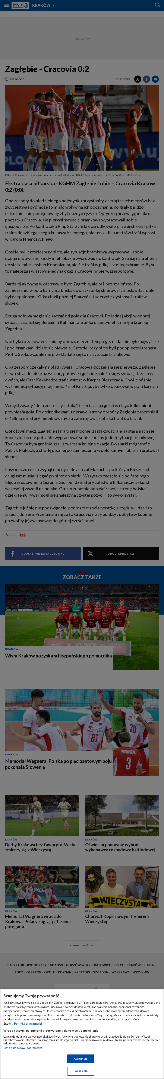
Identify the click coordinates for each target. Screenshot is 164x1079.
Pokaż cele (80, 1071)
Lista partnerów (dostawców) (22, 1048)
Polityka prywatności (28, 1023)
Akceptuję (81, 1058)
